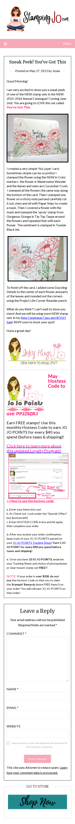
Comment (16, 633)
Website (13, 726)
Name (12, 689)
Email (12, 707)
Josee (56, 71)
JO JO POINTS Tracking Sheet (32, 542)
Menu (67, 43)
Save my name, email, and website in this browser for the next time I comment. (40, 745)
